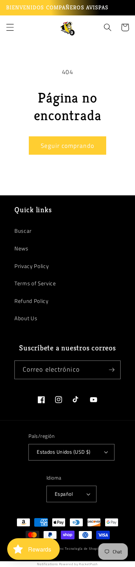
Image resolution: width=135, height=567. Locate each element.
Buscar (23, 231)
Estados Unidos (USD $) (64, 452)
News (21, 248)
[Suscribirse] (111, 369)
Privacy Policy (31, 266)
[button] (9, 27)
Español (64, 494)
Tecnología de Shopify (83, 548)
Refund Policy (31, 301)
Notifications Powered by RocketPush (67, 564)
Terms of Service (35, 283)
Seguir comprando (67, 145)
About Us (25, 318)
